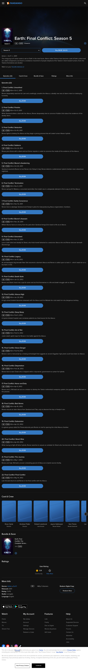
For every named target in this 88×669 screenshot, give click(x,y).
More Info (69, 76)
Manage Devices (28, 629)
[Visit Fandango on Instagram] (16, 646)
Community (38, 574)
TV (3, 625)
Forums (68, 629)
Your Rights (59, 652)
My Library (26, 619)
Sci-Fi (15, 586)
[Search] (85, 3)
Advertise (69, 635)
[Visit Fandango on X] (12, 646)
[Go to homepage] (15, 3)
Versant (17, 650)
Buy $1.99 (22, 101)
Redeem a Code (28, 632)
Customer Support (72, 625)
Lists (46, 619)
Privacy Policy (71, 650)
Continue (38, 665)
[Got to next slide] (86, 514)
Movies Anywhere (50, 629)
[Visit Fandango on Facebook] (3, 646)
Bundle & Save (39, 76)
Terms (41, 650)
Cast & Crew (23, 76)
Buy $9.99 (65, 50)
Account (26, 622)
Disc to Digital (49, 625)
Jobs (67, 642)
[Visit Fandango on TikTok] (20, 646)
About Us (69, 619)
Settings (26, 625)
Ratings (54, 76)
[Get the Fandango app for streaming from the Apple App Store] (8, 606)
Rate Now (50, 574)
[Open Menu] (3, 3)
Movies (4, 622)
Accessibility (70, 639)
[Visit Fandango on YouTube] (8, 646)
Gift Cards (48, 632)
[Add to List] (85, 43)
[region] (44, 658)
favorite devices (17, 67)
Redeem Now (67, 591)
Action (10, 586)
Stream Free (6, 629)
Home (4, 619)
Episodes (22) (7, 76)
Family (47, 622)
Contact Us (69, 632)
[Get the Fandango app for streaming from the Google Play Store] (20, 606)
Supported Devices (72, 622)
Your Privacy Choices (22, 665)
